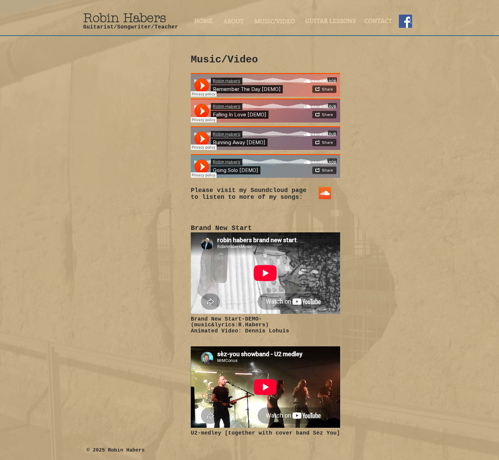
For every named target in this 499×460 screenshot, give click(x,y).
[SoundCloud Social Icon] (325, 193)
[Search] (409, 21)
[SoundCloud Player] (265, 85)
